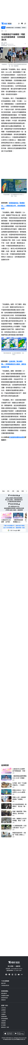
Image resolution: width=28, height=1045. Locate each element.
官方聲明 (3, 1025)
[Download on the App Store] (9, 1033)
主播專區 (3, 1014)
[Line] (9, 974)
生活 (6, 31)
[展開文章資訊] (25, 43)
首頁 (2, 31)
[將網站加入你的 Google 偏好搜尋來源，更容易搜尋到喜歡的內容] (14, 530)
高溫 (18, 491)
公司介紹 (3, 1008)
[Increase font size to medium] (19, 23)
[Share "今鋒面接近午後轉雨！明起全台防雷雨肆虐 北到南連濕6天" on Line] (22, 23)
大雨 (13, 491)
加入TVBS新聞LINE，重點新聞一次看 (14, 528)
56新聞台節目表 (5, 985)
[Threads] (12, 974)
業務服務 (3, 1023)
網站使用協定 (4, 997)
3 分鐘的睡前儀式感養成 (14, 501)
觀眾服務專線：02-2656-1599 (14, 970)
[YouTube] (18, 974)
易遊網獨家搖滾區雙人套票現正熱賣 (14, 508)
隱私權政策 (4, 993)
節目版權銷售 (4, 1018)
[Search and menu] (25, 23)
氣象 (23, 491)
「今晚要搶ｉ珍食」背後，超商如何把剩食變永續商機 (16, 27)
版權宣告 (3, 1000)
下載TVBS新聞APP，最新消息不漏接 (14, 525)
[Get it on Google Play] (19, 1033)
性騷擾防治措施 (5, 995)
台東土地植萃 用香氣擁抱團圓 (14, 498)
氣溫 (3, 491)
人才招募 (3, 1012)
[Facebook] (6, 974)
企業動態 (3, 1010)
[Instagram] (15, 974)
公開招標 (3, 1020)
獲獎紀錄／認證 (5, 1027)
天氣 (8, 491)
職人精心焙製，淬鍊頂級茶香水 (14, 500)
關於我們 (3, 983)
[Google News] (21, 974)
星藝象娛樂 (4, 1016)
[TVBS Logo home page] (6, 24)
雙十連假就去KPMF (14, 506)
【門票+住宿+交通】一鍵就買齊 (14, 510)
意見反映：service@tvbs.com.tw (14, 968)
